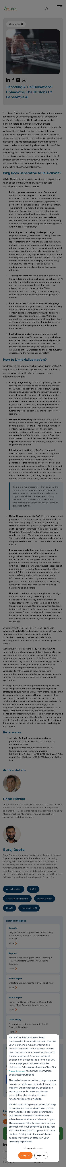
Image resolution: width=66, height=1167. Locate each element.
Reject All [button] (41, 1155)
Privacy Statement (17, 1071)
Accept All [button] (25, 1155)
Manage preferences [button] (33, 1148)
